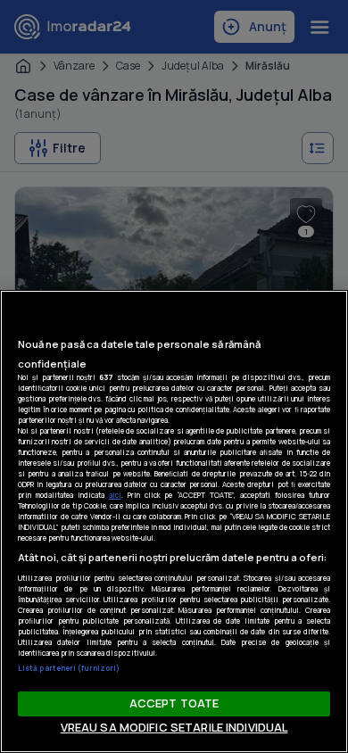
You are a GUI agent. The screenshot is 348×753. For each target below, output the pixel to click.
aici (115, 495)
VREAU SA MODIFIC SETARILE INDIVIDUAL (174, 727)
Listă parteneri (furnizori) (69, 668)
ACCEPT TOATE (174, 703)
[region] (174, 521)
